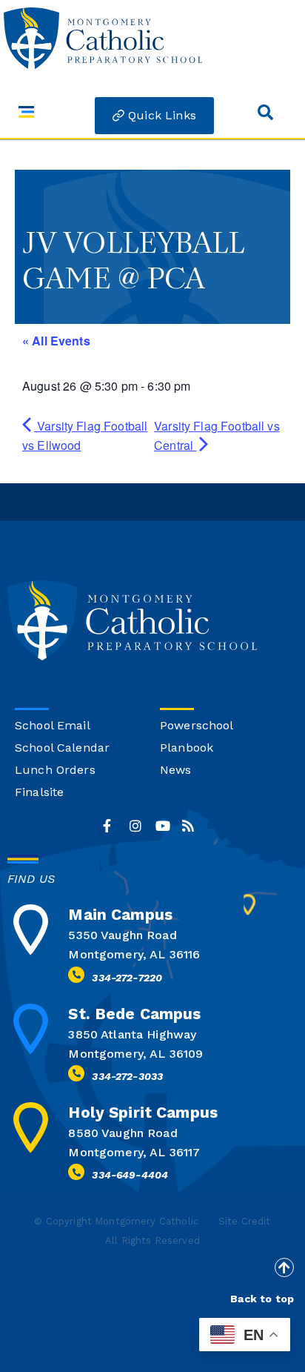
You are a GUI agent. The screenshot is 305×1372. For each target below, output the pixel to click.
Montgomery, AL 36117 (134, 1152)
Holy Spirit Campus (143, 1112)
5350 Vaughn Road (122, 935)
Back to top (262, 1299)
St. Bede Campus (134, 1013)
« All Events (56, 340)
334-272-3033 (127, 1076)
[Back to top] (284, 1267)
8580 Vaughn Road (122, 1133)
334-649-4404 (130, 1175)
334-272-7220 (127, 978)
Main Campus (120, 914)
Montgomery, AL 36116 (134, 954)
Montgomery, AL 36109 (135, 1054)
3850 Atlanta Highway (132, 1034)
